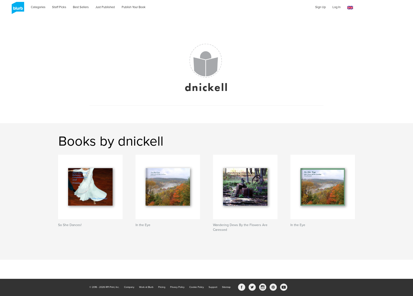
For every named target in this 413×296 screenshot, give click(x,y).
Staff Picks (59, 7)
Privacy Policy (177, 287)
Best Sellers (81, 7)
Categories (38, 7)
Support (213, 287)
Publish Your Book (134, 7)
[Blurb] (16, 9)
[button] (350, 8)
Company (129, 287)
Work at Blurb (146, 287)
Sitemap (226, 287)
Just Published (105, 7)
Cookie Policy (196, 287)
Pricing (161, 287)
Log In (336, 7)
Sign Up (320, 7)
